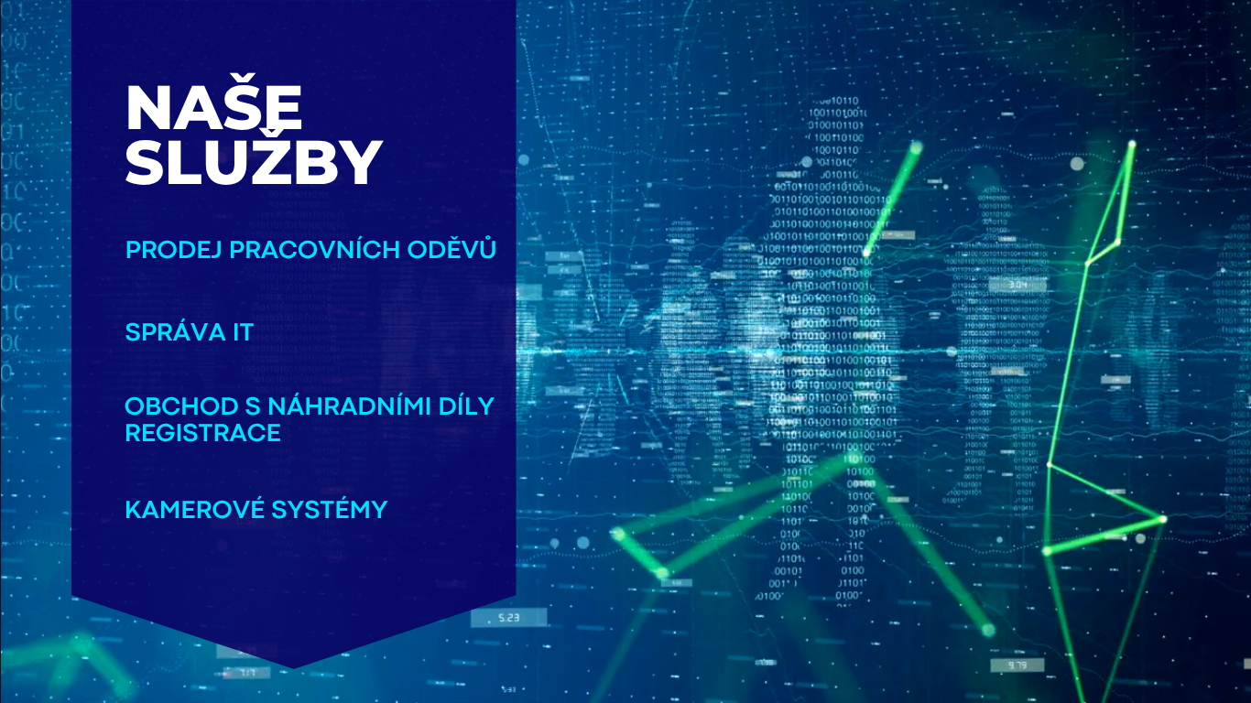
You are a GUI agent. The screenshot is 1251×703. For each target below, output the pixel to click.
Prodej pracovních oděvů (310, 251)
